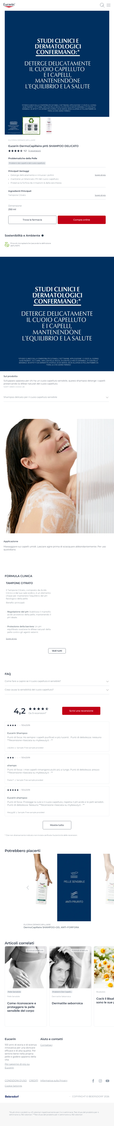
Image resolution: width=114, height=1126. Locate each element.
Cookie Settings (13, 1085)
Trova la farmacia (32, 219)
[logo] (9, 5)
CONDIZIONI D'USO (16, 1080)
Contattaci (46, 1045)
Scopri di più (100, 195)
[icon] (93, 1081)
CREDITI (33, 1080)
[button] (56, 397)
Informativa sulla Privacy (53, 1080)
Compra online (81, 219)
